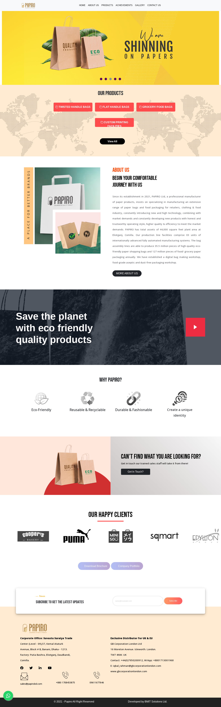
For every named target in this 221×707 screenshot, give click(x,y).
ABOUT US (93, 5)
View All (112, 141)
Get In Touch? (136, 471)
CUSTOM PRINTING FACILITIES (115, 124)
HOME (82, 5)
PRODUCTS (107, 5)
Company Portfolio (128, 566)
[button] (101, 79)
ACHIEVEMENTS (124, 5)
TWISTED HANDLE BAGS (74, 107)
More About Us (127, 273)
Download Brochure (95, 566)
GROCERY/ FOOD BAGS (157, 107)
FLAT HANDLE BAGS (115, 107)
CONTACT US (154, 5)
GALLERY (140, 5)
